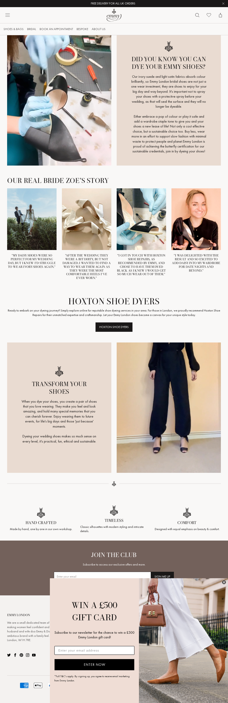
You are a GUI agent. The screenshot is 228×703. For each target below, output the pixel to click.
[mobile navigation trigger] (7, 15)
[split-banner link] (59, 100)
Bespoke (82, 29)
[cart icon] (220, 15)
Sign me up (162, 576)
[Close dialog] (224, 582)
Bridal (31, 29)
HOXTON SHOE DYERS (114, 327)
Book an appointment (56, 29)
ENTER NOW (94, 664)
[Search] (197, 15)
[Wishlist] (209, 15)
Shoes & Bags (14, 29)
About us (99, 29)
